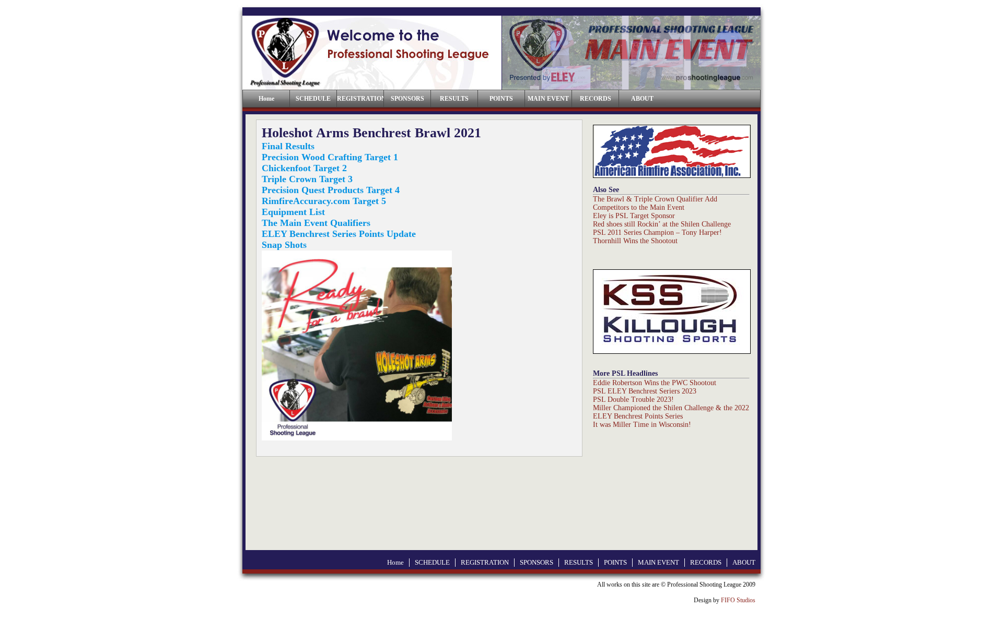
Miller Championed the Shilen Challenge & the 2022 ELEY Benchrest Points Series (671, 412)
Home (395, 562)
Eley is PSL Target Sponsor (634, 216)
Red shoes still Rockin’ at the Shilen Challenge (662, 224)
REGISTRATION (360, 98)
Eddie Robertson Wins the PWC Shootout (654, 383)
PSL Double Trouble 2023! (633, 399)
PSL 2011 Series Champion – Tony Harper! (657, 232)
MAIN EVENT (548, 98)
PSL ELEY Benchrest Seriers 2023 (644, 391)
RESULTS (454, 98)
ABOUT (642, 98)
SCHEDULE (313, 98)
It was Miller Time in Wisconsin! (642, 424)
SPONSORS (407, 98)
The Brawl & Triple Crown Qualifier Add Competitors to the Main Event (655, 203)
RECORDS (595, 98)
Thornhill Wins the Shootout (635, 241)
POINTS (501, 98)
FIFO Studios (738, 600)
